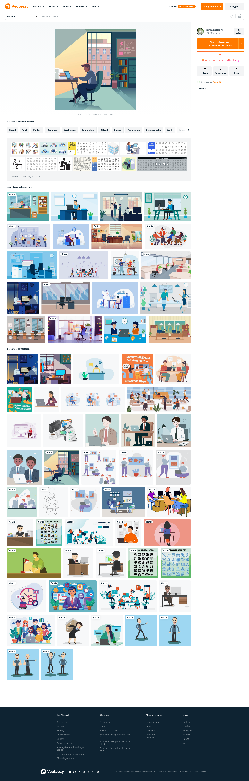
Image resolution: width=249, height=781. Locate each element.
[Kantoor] (61, 467)
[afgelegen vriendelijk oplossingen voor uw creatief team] (137, 369)
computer (53, 130)
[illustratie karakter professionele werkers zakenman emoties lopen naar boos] (141, 630)
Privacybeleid (185, 771)
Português (187, 730)
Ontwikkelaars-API (65, 743)
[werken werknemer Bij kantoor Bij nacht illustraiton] (34, 563)
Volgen (239, 33)
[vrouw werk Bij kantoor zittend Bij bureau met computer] (75, 329)
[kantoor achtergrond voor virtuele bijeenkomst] (170, 329)
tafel (24, 130)
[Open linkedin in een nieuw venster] (79, 772)
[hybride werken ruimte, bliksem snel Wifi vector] (19, 399)
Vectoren (37, 6)
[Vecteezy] (16, 6)
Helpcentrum (152, 722)
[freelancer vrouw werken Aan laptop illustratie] (167, 532)
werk (170, 130)
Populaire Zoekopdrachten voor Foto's (115, 742)
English (186, 722)
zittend (104, 130)
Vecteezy (61, 726)
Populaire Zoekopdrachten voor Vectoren (115, 735)
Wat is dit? (217, 82)
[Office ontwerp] (26, 329)
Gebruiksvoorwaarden (167, 771)
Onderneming (63, 734)
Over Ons (150, 730)
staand (117, 130)
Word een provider (150, 735)
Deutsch (186, 734)
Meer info (203, 88)
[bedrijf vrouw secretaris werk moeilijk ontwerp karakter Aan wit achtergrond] (73, 630)
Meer (94, 6)
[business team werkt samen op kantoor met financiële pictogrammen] (83, 265)
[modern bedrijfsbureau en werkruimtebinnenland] (65, 298)
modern (37, 130)
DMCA (103, 726)
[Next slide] (186, 130)
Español (186, 726)
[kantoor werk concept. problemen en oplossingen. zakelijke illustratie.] (28, 236)
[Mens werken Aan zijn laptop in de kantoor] (96, 369)
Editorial (80, 6)
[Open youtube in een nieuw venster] (98, 772)
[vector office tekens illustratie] (125, 329)
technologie (134, 130)
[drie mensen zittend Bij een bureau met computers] (169, 502)
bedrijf (12, 130)
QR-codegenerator (66, 758)
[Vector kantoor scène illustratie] (165, 298)
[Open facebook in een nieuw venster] (70, 772)
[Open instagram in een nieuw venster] (74, 772)
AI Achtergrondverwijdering (70, 754)
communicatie (153, 130)
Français (186, 738)
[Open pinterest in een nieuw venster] (84, 772)
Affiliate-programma (109, 730)
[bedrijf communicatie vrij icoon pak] (49, 532)
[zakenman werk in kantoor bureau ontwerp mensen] (111, 563)
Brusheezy (62, 722)
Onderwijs (62, 738)
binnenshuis (88, 130)
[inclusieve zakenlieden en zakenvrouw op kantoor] (125, 265)
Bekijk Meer (162, 164)
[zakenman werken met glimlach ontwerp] (20, 532)
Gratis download (220, 44)
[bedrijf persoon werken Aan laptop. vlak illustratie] (102, 430)
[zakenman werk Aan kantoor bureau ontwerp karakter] (78, 563)
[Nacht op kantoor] (23, 298)
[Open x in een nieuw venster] (93, 772)
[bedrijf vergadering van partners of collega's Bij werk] (173, 369)
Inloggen (234, 6)
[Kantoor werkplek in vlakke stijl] (121, 206)
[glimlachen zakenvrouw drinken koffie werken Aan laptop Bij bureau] (46, 399)
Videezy (60, 730)
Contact (149, 726)
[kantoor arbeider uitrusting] (63, 430)
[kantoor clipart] (28, 206)
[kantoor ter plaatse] (55, 369)
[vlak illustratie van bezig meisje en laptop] (107, 630)
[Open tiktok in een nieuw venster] (88, 772)
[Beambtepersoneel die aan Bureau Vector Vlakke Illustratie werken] (71, 236)
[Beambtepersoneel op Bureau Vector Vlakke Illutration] (115, 298)
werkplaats (70, 130)
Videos (65, 6)
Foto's (52, 6)
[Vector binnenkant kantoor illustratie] (32, 265)
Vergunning (105, 722)
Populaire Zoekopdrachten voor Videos (115, 749)
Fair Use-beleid (199, 771)
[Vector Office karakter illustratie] (74, 206)
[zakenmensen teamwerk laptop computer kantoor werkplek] (123, 502)
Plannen (172, 6)
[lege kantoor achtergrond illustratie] (166, 265)
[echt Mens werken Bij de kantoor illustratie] (128, 532)
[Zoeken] (232, 16)
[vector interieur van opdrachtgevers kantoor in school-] (116, 236)
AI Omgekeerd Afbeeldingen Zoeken (70, 748)
